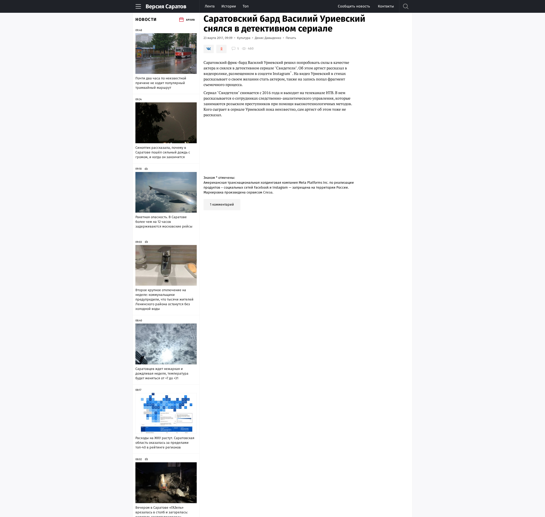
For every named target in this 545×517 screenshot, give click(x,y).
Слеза (267, 192)
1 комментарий (222, 204)
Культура (243, 38)
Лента (210, 6)
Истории (228, 6)
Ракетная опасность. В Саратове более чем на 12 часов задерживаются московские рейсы (163, 221)
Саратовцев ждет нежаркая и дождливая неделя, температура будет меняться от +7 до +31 (161, 373)
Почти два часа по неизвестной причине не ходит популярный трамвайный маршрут (160, 83)
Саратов (166, 6)
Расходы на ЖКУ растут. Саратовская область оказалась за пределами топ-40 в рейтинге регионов (164, 442)
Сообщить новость (354, 6)
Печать (291, 38)
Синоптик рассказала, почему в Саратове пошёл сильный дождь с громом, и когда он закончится (162, 152)
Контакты (386, 6)
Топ (246, 6)
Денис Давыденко (268, 38)
